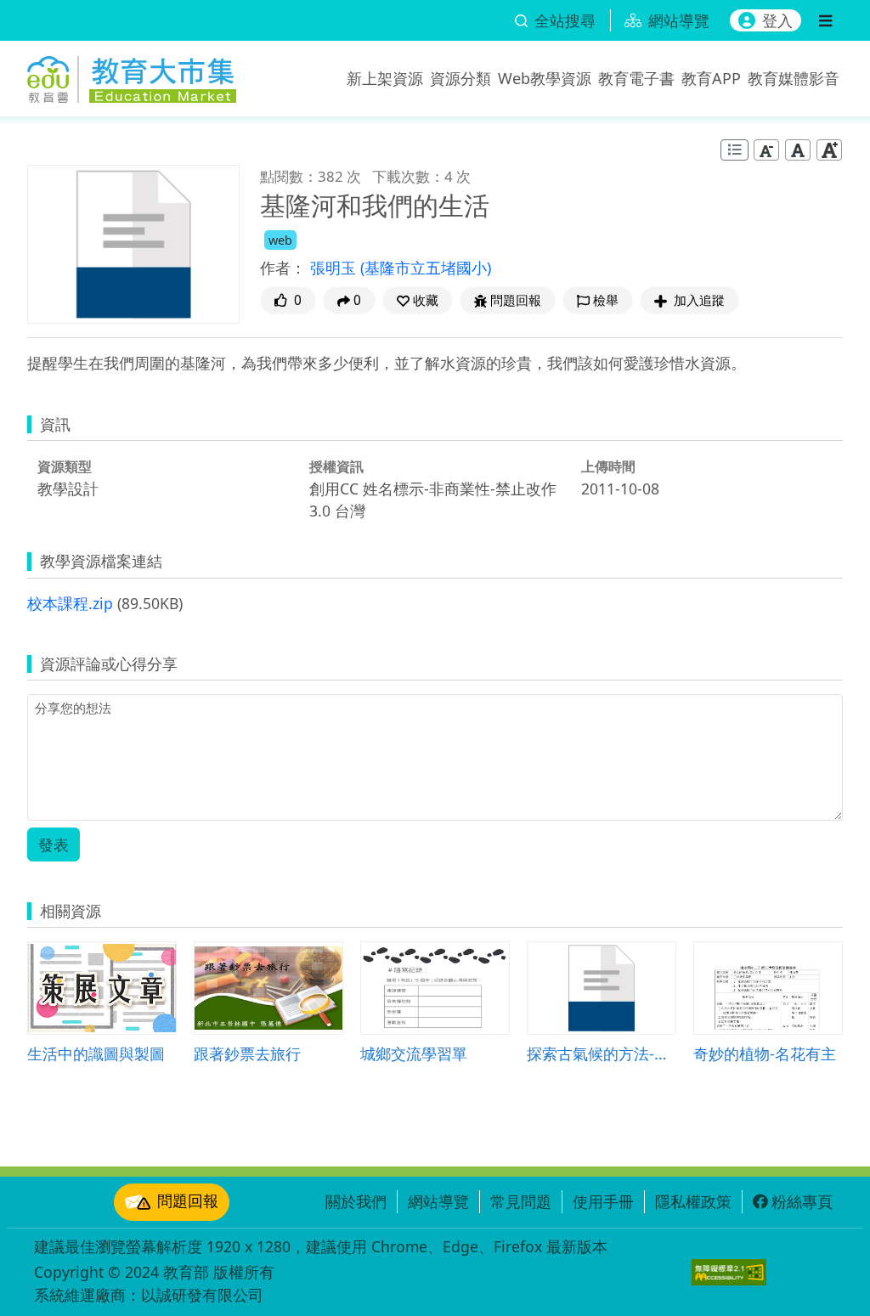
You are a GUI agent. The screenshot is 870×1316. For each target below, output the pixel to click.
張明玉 (335, 267)
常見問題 (520, 1201)
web (280, 240)
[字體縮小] (766, 149)
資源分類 (460, 78)
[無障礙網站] (729, 1272)
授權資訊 (336, 466)
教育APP (711, 78)
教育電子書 (636, 78)
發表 (53, 844)
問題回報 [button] (515, 300)
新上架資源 (385, 78)
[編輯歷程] (734, 150)
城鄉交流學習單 (413, 1053)
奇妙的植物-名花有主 (764, 1053)
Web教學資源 (544, 78)
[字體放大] (829, 149)
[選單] (825, 20)
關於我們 (356, 1201)
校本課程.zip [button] (70, 603)
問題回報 (187, 1200)
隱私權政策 (693, 1201)
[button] (417, 300)
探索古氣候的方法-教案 (601, 1053)
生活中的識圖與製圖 (96, 1053)
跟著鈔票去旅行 (247, 1053)
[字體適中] (797, 149)
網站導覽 (438, 1201)
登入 (777, 20)
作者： (283, 267)
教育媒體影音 (793, 78)
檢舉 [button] (606, 300)
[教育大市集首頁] (131, 75)
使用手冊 (603, 1201)
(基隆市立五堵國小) (425, 267)
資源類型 (64, 466)
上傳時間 (608, 466)
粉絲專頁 (802, 1201)
